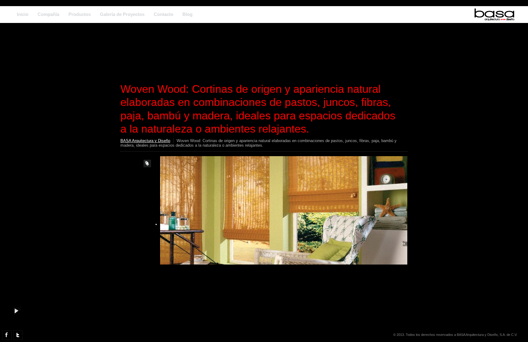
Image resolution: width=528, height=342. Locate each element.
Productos (79, 14)
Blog (187, 14)
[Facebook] (7, 335)
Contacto (163, 14)
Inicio (22, 14)
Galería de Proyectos (122, 14)
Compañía (48, 14)
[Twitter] (18, 335)
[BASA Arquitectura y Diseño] (494, 18)
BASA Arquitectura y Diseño (145, 140)
